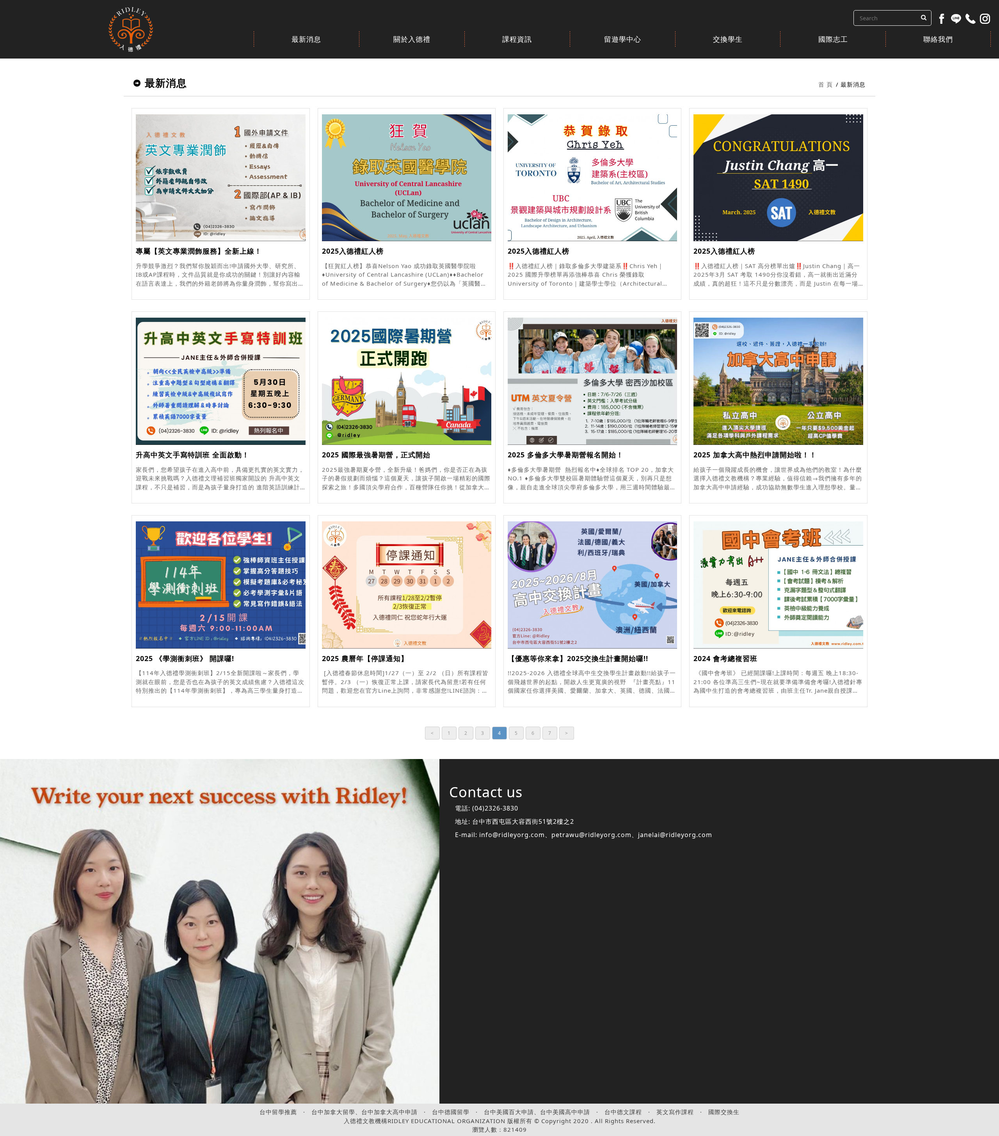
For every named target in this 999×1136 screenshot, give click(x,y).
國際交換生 (723, 1112)
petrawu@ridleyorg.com (591, 834)
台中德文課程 (623, 1112)
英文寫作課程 (675, 1112)
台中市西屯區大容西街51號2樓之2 (523, 821)
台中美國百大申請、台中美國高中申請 (537, 1112)
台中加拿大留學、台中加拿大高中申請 (364, 1112)
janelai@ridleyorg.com (675, 834)
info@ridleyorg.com (512, 834)
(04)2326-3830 (495, 808)
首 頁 (825, 84)
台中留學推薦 (278, 1112)
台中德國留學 (450, 1112)
